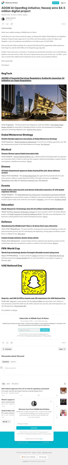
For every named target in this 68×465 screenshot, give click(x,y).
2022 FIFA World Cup (56, 256)
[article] (34, 392)
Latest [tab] (8, 384)
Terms (39, 452)
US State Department (29, 176)
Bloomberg (21, 234)
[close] (51, 401)
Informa (7, 197)
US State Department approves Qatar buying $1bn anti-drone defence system (30, 172)
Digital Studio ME (20, 306)
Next (61, 349)
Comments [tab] (5, 362)
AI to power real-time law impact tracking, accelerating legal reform (22, 391)
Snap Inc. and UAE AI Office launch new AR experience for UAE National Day (33, 298)
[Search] (65, 384)
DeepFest (40, 199)
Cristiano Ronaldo (21, 258)
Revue (15, 310)
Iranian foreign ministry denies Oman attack (20, 238)
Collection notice (47, 452)
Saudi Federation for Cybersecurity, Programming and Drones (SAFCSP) (41, 195)
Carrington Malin (11, 18)
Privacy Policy (47, 433)
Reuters (55, 243)
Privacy (34, 452)
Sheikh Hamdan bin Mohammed (25, 142)
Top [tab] (3, 384)
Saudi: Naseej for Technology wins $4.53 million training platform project (32, 209)
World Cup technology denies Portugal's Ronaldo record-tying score (30, 252)
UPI (9, 260)
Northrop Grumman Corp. (29, 180)
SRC (16, 180)
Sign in (63, 3)
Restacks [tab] (13, 362)
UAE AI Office (37, 301)
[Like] (3, 24)
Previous (8, 349)
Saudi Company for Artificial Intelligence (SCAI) (26, 214)
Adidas (34, 256)
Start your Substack (29, 457)
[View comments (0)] (7, 24)
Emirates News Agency (34, 129)
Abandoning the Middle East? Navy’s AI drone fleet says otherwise (29, 226)
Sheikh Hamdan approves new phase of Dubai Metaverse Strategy (29, 139)
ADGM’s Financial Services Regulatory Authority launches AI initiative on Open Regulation (32, 79)
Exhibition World (60, 199)
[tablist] (9, 362)
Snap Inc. (13, 301)
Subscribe (55, 3)
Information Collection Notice (33, 433)
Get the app (42, 457)
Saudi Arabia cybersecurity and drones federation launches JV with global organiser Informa (32, 191)
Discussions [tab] (15, 384)
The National (45, 144)
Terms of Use (42, 432)
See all (5, 421)
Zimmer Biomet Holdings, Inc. (24, 157)
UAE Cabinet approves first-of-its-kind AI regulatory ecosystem (25, 389)
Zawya (29, 161)
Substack (25, 461)
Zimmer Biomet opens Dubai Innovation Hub (20, 153)
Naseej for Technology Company (24, 212)
